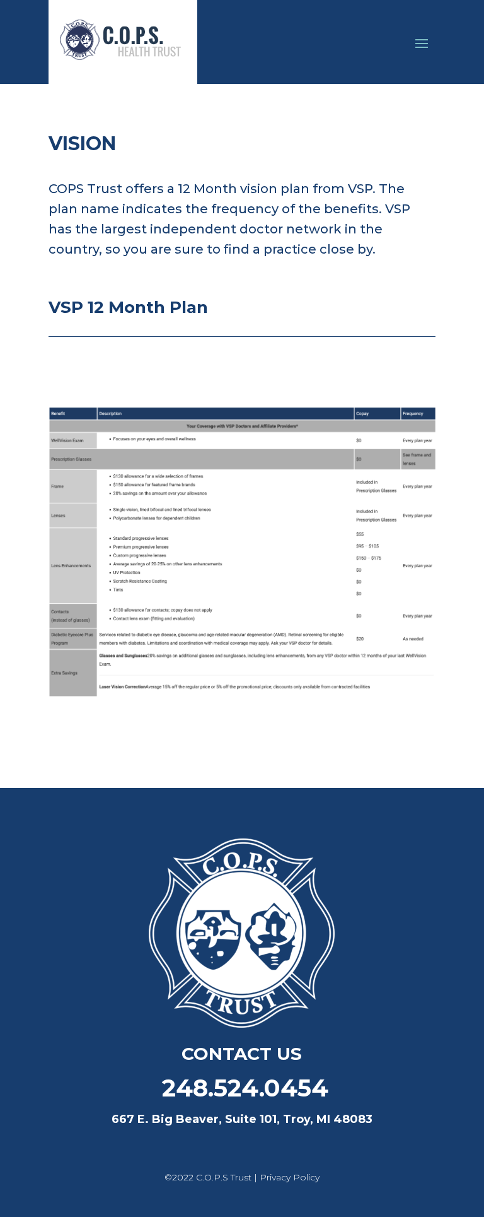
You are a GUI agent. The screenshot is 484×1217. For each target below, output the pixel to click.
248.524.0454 (241, 1088)
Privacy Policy (290, 1177)
